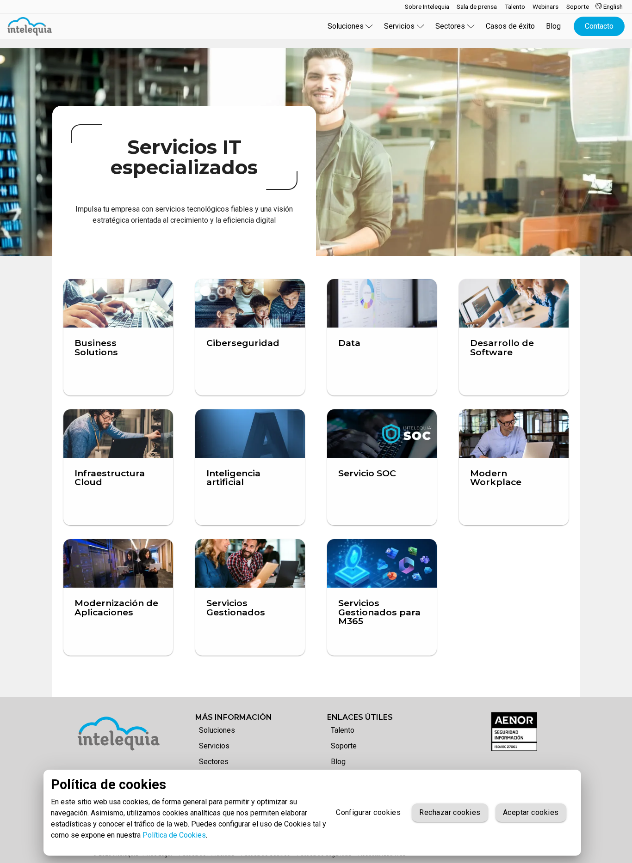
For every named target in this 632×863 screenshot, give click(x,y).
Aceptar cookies (531, 812)
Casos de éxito (510, 26)
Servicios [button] (399, 26)
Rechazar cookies (449, 812)
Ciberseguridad (242, 342)
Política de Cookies (174, 835)
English (612, 6)
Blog (553, 26)
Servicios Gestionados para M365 (379, 611)
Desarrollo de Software (502, 347)
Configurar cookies (368, 812)
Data (349, 342)
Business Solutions (96, 347)
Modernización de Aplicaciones (116, 607)
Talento (342, 730)
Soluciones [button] (346, 26)
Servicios (214, 745)
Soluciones (217, 730)
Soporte (344, 745)
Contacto (599, 26)
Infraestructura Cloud (109, 477)
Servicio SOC (367, 473)
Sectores (214, 761)
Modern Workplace (495, 477)
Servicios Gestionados (235, 607)
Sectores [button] (450, 26)
